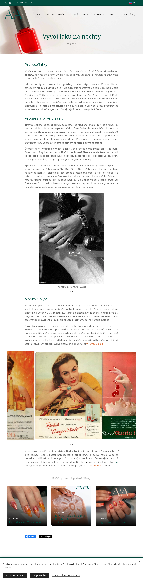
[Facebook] (10, 2)
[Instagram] (6, 2)
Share (32, 536)
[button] (129, 14)
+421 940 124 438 (27, 2)
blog (116, 462)
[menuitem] (38, 14)
